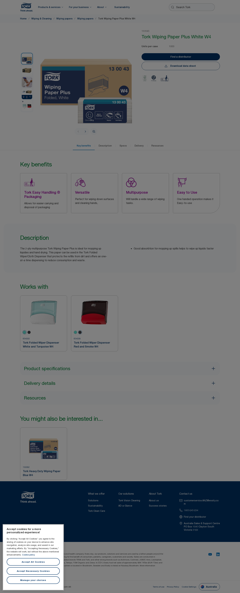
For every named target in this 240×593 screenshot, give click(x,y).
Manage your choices (33, 580)
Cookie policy (28, 554)
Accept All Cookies (33, 562)
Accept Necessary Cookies (33, 571)
